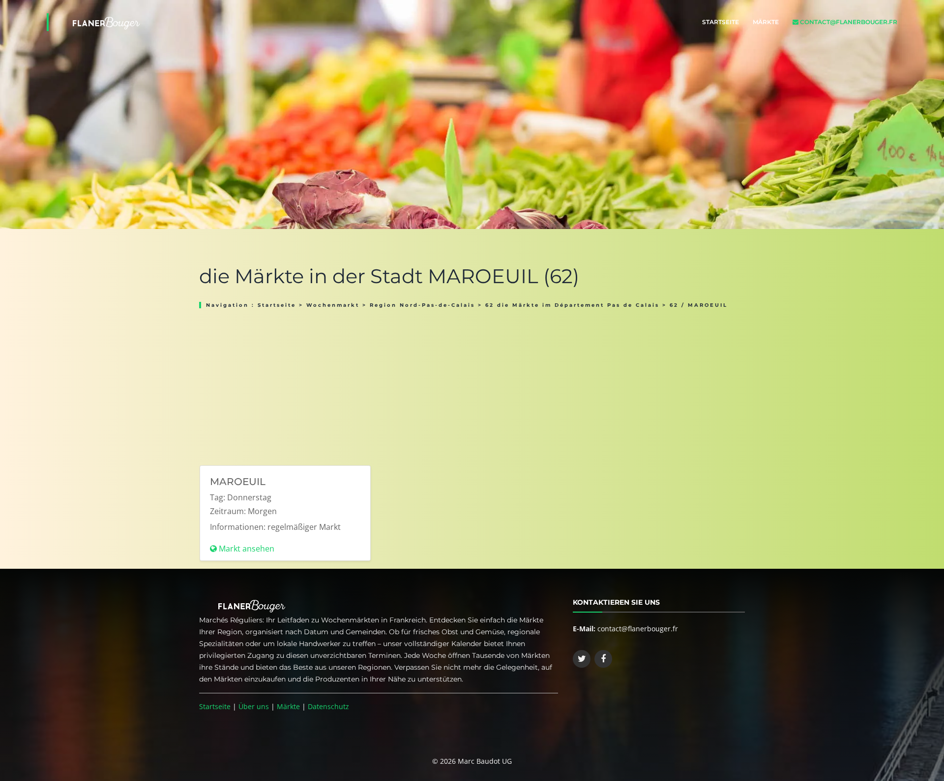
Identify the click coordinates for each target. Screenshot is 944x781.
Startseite (720, 22)
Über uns (253, 706)
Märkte (766, 22)
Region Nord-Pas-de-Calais (422, 305)
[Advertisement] (472, 384)
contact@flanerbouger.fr (847, 22)
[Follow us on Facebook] (603, 659)
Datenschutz (328, 706)
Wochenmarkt (332, 305)
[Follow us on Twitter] (581, 659)
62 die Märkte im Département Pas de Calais (572, 305)
